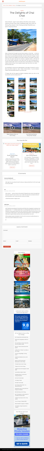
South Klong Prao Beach (12, 156)
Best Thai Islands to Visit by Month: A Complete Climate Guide (22, 395)
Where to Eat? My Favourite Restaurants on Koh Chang (20, 361)
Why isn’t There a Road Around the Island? (21, 347)
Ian (22, 18)
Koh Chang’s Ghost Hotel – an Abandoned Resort (20, 385)
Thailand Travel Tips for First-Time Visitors (21, 398)
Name (4, 241)
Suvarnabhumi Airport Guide (20, 372)
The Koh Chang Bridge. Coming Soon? (21, 354)
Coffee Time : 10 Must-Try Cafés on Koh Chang (21, 350)
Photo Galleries (9, 5)
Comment (5, 230)
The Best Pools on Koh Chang (20, 364)
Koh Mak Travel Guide (19, 382)
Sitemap (22, 449)
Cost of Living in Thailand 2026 (20, 401)
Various (14, 5)
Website (30, 241)
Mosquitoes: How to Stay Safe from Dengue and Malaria (21, 389)
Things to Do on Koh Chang (20, 366)
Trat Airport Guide (18, 380)
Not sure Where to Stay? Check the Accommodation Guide (21, 343)
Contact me (27, 449)
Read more (12, 167)
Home (4, 5)
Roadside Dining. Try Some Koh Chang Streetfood (21, 375)
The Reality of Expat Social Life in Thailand (21, 406)
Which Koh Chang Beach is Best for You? (21, 340)
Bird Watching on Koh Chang (20, 392)
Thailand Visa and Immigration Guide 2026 (22, 369)
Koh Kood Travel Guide (19, 378)
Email (17, 241)
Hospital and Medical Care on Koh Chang (21, 358)
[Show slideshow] (27, 112)
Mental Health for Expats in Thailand (21, 403)
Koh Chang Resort (31, 155)
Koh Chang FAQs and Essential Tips (21, 337)
